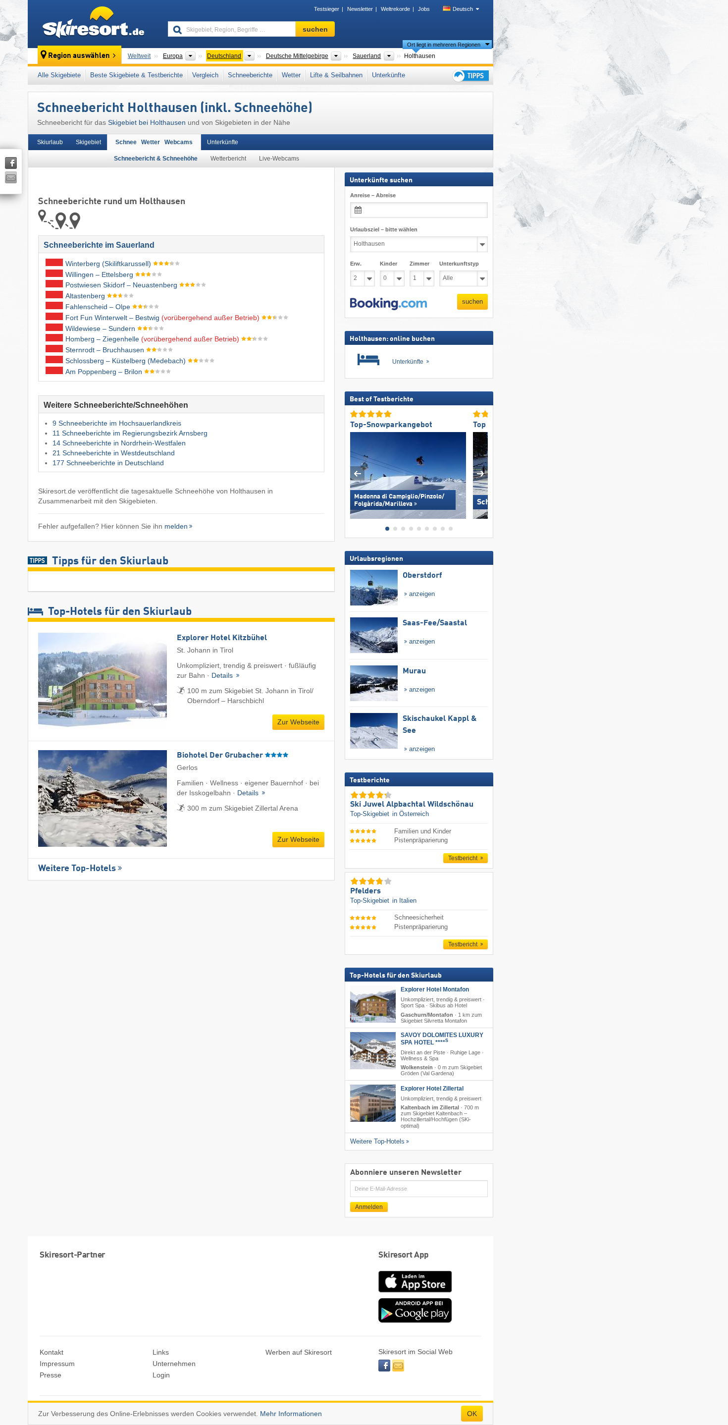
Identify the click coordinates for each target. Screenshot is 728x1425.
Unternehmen (174, 1364)
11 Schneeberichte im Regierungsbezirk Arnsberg (130, 433)
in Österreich (410, 814)
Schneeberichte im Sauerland (99, 245)
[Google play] (415, 1320)
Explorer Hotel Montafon (435, 989)
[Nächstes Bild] (480, 473)
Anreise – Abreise (373, 195)
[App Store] (415, 1293)
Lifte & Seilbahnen (336, 75)
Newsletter (360, 9)
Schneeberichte (250, 75)
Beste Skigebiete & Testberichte (136, 75)
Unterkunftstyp (459, 264)
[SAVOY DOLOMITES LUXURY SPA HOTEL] (373, 1050)
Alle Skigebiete (59, 75)
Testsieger (326, 9)
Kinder (388, 264)
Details (223, 675)
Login (161, 1375)
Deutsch (463, 9)
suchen (472, 301)
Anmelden (369, 1206)
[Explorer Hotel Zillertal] (373, 1103)
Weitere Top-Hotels (77, 868)
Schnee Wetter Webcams (154, 142)
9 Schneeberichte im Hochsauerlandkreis (116, 423)
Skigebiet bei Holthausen (147, 122)
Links (161, 1352)
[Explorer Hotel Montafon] (373, 1004)
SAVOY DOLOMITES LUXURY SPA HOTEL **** (442, 1038)
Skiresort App (403, 1255)
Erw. (356, 264)
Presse (50, 1375)
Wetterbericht (228, 158)
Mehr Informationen (291, 1414)
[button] (388, 303)
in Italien (404, 900)
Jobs (424, 9)
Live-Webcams (279, 158)
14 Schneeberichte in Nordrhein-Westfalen (119, 443)
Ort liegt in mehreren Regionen (443, 45)
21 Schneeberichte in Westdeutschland (113, 453)
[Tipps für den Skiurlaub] (470, 75)
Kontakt (51, 1352)
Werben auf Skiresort (298, 1352)
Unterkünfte (388, 75)
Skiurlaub (50, 142)
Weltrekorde (395, 9)
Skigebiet (88, 142)
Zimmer (419, 264)
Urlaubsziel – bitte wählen (383, 229)
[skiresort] (93, 24)
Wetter (291, 75)
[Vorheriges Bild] (357, 473)
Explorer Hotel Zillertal (432, 1088)
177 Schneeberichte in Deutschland (108, 463)
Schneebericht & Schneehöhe (156, 158)
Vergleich (205, 75)
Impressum (57, 1364)
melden (176, 526)
